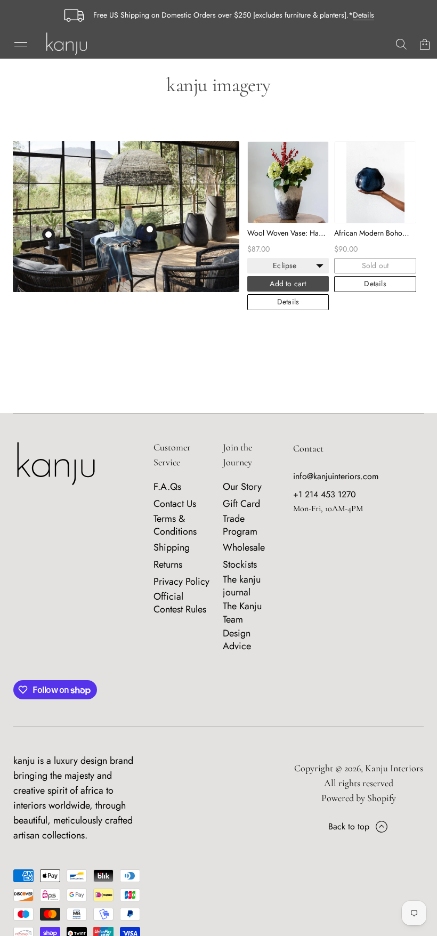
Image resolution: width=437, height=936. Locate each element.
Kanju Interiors (394, 768)
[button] (401, 44)
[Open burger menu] (20, 44)
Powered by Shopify (358, 798)
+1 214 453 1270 (324, 494)
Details (363, 15)
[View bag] (424, 44)
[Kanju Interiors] (66, 44)
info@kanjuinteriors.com (335, 476)
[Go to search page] (401, 44)
